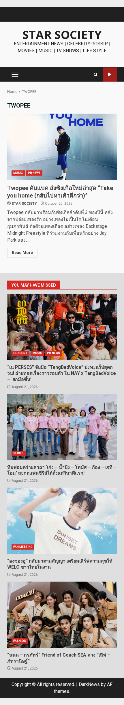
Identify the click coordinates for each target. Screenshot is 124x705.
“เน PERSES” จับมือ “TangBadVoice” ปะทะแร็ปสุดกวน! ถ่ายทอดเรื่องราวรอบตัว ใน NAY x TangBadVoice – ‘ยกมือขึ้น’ (62, 327)
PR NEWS (34, 172)
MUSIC (18, 172)
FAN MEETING (23, 546)
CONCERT (20, 353)
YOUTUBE (110, 74)
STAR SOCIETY (62, 34)
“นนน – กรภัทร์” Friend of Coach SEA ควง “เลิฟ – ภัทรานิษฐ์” (62, 615)
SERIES (18, 453)
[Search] (95, 74)
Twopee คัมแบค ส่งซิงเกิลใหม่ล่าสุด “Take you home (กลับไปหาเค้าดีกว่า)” (62, 147)
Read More (22, 252)
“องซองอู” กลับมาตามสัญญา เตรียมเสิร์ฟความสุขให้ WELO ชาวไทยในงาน (62, 521)
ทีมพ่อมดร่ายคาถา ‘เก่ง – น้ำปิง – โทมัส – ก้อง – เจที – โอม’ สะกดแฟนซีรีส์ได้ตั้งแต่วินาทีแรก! (62, 427)
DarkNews (89, 684)
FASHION (19, 640)
